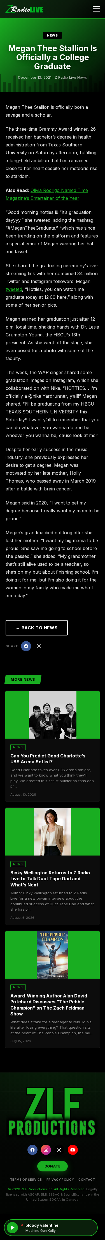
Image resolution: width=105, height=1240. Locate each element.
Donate (53, 1166)
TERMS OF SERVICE (26, 1180)
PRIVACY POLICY (60, 1180)
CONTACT (86, 1180)
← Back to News (37, 627)
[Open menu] (96, 9)
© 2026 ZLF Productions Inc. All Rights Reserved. (46, 1189)
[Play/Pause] (12, 1227)
